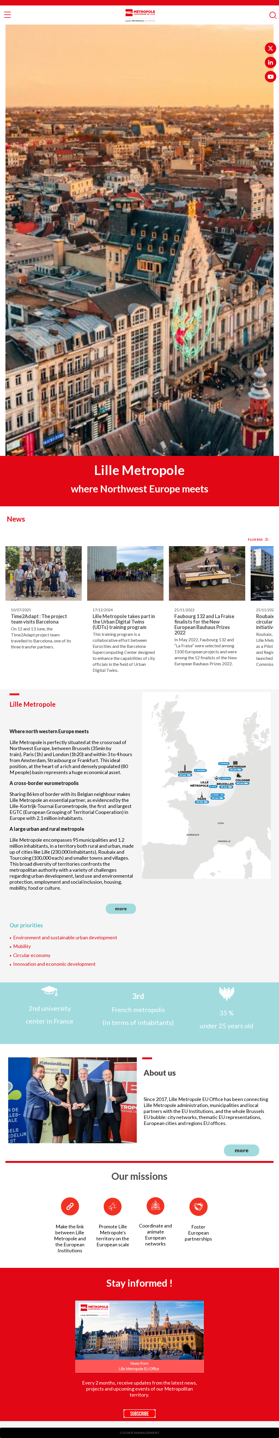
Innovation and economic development (54, 964)
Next (263, 240)
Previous (15, 240)
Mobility (22, 946)
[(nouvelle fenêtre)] (270, 48)
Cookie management (140, 1433)
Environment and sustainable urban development (65, 937)
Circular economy (31, 955)
